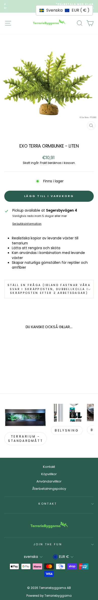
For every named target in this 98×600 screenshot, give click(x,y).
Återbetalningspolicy (49, 489)
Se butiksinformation (26, 224)
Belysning (67, 430)
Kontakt (49, 467)
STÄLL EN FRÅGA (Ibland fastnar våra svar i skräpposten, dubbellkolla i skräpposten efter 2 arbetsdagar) (49, 289)
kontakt (47, 504)
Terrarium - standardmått (25, 438)
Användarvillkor (49, 481)
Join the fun (47, 544)
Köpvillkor (49, 474)
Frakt (43, 163)
